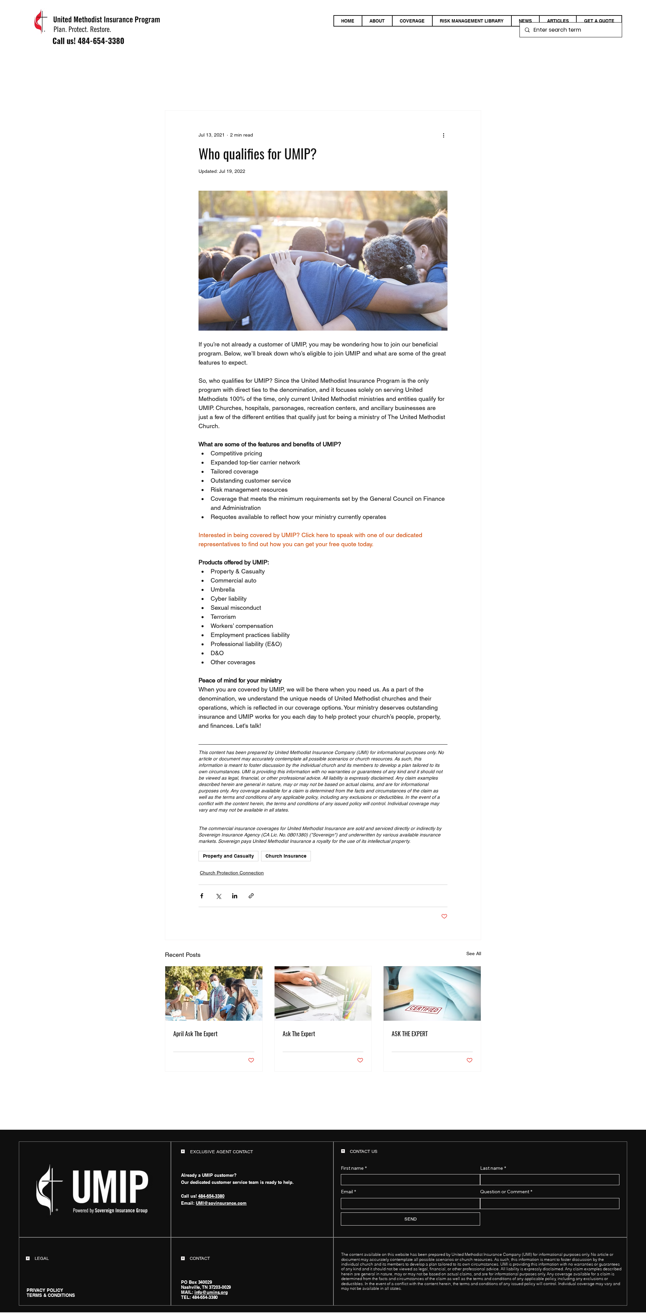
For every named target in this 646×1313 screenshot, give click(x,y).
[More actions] (443, 135)
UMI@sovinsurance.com (221, 1203)
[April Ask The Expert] (213, 993)
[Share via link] (251, 896)
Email (348, 1192)
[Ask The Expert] (323, 993)
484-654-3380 (101, 40)
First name (354, 1168)
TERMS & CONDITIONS (51, 1295)
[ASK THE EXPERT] (432, 993)
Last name (493, 1168)
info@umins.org (211, 1292)
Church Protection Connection (232, 872)
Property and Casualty (228, 856)
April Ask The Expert (195, 1033)
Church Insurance (286, 856)
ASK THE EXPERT (410, 1033)
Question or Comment (506, 1192)
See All (473, 953)
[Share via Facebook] (202, 896)
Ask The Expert (299, 1033)
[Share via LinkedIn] (234, 896)
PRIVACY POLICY (45, 1290)
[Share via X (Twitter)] (218, 896)
